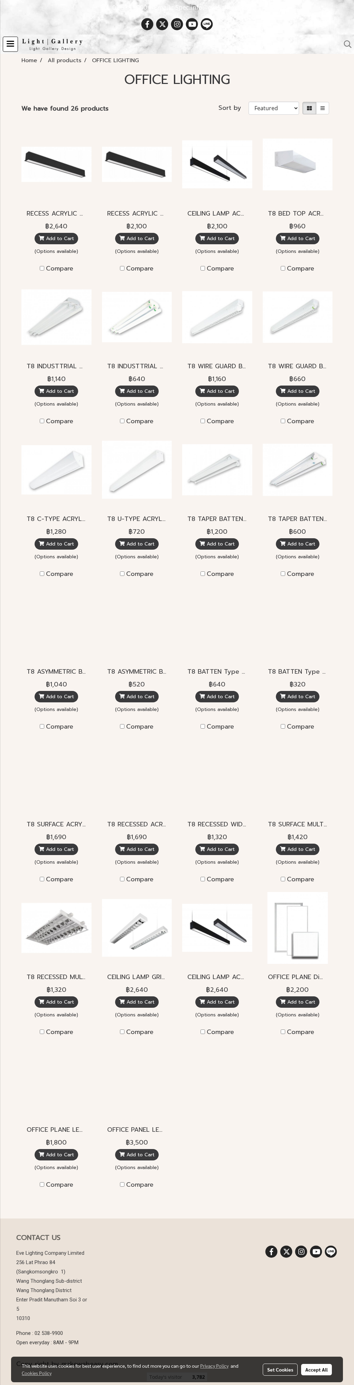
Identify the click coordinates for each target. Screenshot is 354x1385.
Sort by (233, 108)
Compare (59, 268)
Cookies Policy (37, 1373)
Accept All (316, 1369)
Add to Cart (59, 238)
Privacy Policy (214, 1366)
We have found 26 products (65, 108)
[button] (345, 44)
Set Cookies (280, 1369)
